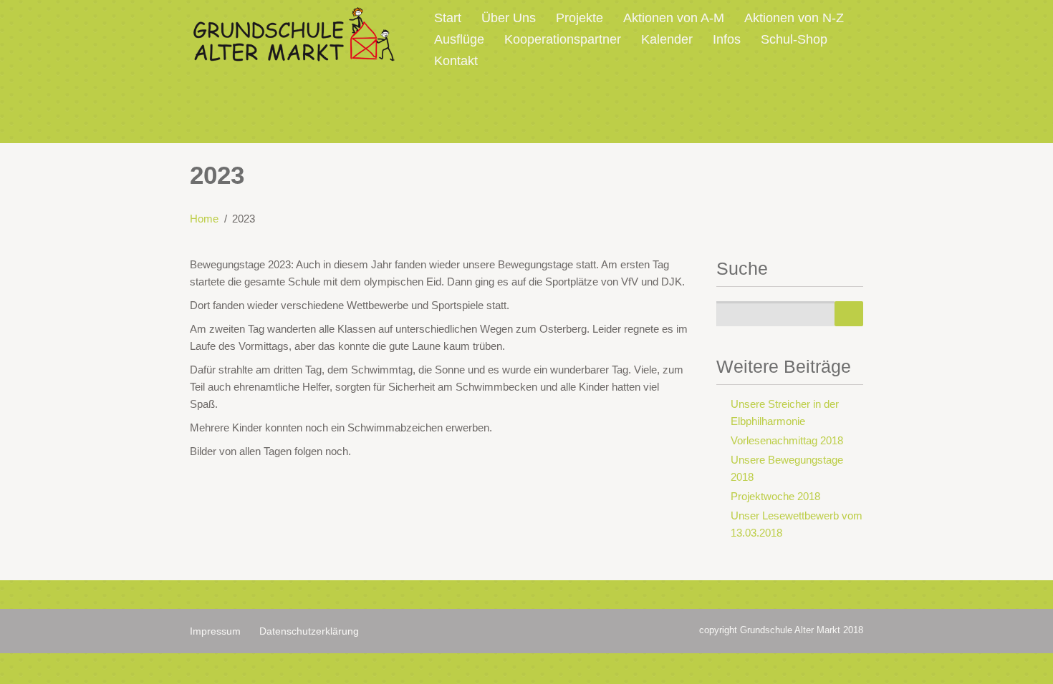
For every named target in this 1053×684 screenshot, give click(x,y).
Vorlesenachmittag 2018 (787, 440)
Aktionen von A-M (673, 18)
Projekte (579, 18)
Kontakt (456, 61)
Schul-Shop (794, 39)
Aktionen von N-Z (794, 18)
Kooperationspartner (562, 39)
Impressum (215, 631)
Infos (727, 39)
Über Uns (508, 18)
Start (447, 18)
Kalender (667, 39)
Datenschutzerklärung (309, 631)
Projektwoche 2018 (775, 496)
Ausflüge (459, 39)
